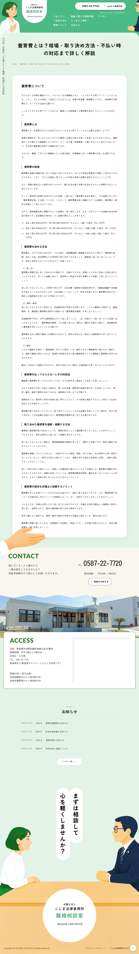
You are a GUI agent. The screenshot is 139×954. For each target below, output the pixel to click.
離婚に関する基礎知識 (82, 16)
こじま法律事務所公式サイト (121, 948)
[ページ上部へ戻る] (133, 948)
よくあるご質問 (79, 20)
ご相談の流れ (60, 20)
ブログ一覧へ (69, 761)
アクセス (102, 16)
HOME (15, 64)
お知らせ (75, 25)
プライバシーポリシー (94, 948)
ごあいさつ (59, 16)
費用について (60, 25)
